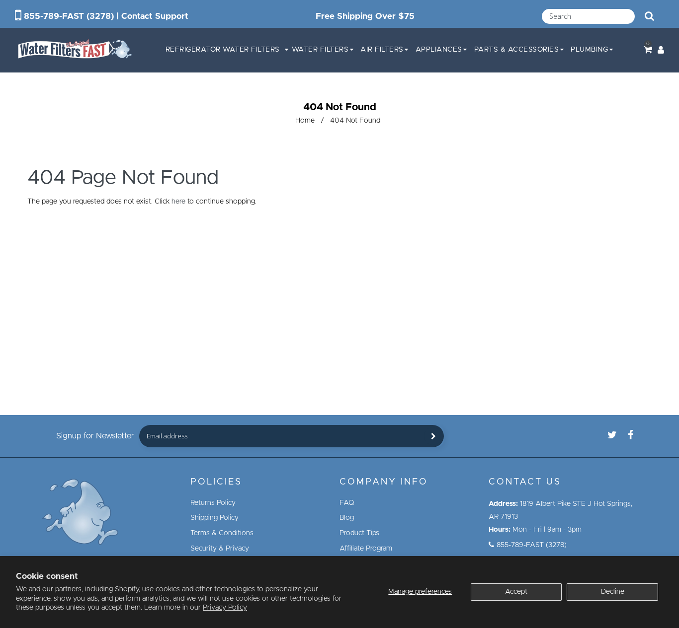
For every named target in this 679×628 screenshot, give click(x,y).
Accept (516, 591)
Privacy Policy (225, 607)
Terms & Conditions (222, 533)
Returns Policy (213, 502)
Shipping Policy (214, 517)
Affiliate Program (366, 548)
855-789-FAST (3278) (69, 16)
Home (305, 120)
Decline (612, 591)
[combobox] (588, 16)
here (178, 201)
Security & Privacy (219, 548)
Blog (347, 517)
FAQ (347, 502)
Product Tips (359, 533)
